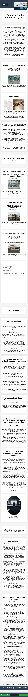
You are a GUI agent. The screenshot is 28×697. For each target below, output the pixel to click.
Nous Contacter (5, 694)
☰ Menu (5, 4)
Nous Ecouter (14, 694)
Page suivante (23, 694)
